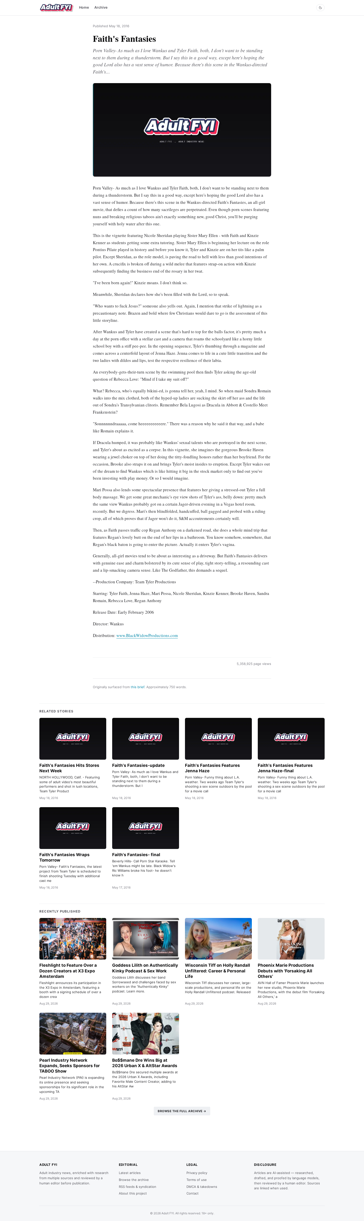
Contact (192, 1193)
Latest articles (130, 1173)
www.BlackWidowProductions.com (147, 635)
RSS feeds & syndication (137, 1187)
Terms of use (196, 1180)
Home (84, 7)
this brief (137, 687)
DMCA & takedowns (201, 1187)
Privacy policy (196, 1173)
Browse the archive (134, 1180)
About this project (133, 1193)
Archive (100, 7)
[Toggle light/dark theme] (320, 7)
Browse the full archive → (182, 1111)
